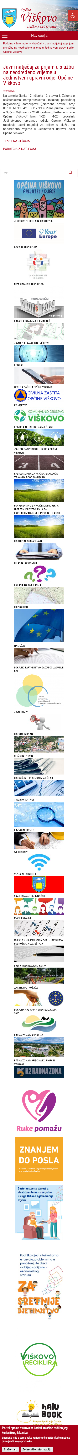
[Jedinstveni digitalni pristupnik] (39, 243)
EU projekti (21, 607)
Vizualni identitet (25, 874)
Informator (22, 43)
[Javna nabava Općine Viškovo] (39, 360)
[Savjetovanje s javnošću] (39, 913)
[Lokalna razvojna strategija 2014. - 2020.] (39, 1030)
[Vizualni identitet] (39, 891)
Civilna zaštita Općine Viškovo (33, 387)
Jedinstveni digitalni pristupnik (33, 221)
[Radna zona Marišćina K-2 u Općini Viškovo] (39, 1076)
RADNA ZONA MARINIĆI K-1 (28, 1035)
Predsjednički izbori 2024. (29, 284)
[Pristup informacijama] (39, 558)
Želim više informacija (36, 1449)
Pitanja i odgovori (25, 563)
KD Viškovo (20, 405)
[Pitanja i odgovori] (39, 580)
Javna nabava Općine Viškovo (32, 343)
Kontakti (19, 365)
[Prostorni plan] (39, 751)
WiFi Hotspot (22, 852)
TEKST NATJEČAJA (16, 141)
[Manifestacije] (39, 935)
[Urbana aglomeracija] (39, 602)
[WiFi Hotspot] (39, 869)
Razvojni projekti (25, 830)
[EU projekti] (39, 641)
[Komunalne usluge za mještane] (39, 444)
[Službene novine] (39, 773)
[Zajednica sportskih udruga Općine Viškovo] (39, 469)
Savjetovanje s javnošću (29, 896)
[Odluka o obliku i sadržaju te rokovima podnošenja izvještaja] (39, 961)
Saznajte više (9, 1437)
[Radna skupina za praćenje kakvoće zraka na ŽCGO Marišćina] (39, 501)
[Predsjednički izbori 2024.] (39, 316)
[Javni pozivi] (39, 729)
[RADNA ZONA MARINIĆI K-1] (39, 1056)
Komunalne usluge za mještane (33, 427)
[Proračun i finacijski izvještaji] (39, 795)
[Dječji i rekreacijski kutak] (39, 983)
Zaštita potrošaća (26, 987)
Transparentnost (25, 799)
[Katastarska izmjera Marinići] (39, 338)
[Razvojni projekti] (39, 847)
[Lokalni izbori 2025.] (39, 279)
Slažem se (10, 1449)
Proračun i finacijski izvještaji (33, 778)
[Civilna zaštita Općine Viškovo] (39, 401)
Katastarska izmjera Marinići (32, 321)
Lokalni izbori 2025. (26, 247)
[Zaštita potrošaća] (39, 1005)
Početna (8, 43)
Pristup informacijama (28, 541)
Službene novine (24, 755)
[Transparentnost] (39, 825)
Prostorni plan (23, 733)
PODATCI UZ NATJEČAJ (19, 149)
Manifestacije (22, 917)
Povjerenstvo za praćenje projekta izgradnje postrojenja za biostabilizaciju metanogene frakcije (37, 509)
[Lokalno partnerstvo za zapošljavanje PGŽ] (39, 707)
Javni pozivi (21, 711)
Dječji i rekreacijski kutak (30, 965)
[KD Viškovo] (39, 423)
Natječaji (37, 43)
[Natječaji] (39, 663)
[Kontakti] (39, 382)
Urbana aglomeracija (27, 585)
